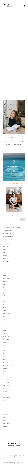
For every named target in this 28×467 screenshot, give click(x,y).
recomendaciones (6, 385)
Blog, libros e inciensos (8, 230)
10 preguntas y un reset (8, 233)
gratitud (4, 316)
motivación (5, 345)
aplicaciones (5, 255)
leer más (14, 90)
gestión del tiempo (7, 313)
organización (5, 362)
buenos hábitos (6, 264)
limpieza (4, 330)
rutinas (4, 400)
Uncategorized (6, 414)
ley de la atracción (7, 324)
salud (4, 403)
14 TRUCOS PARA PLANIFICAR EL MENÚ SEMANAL (14, 67)
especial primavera (7, 298)
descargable (18, 73)
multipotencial (6, 348)
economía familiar (7, 290)
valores (4, 420)
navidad (4, 350)
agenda (4, 249)
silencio (4, 406)
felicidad (4, 307)
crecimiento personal (7, 272)
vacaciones (5, 417)
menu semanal (9, 75)
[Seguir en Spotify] (17, 149)
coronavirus (5, 269)
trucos (4, 411)
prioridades (5, 377)
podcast (4, 371)
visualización (5, 426)
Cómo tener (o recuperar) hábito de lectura (12, 227)
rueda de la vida (6, 397)
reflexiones (5, 391)
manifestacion (6, 336)
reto (3, 394)
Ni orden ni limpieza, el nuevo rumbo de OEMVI (13, 239)
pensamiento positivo (7, 365)
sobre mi (5, 408)
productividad (6, 382)
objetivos (5, 353)
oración (4, 356)
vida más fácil (6, 423)
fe (3, 304)
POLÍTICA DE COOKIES (15, 455)
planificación (19, 75)
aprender (5, 258)
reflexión (4, 388)
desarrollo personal (7, 278)
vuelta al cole (6, 429)
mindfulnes (5, 342)
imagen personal (6, 319)
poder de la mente (7, 374)
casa (4, 266)
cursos (4, 275)
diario (4, 284)
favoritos (5, 301)
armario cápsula (6, 261)
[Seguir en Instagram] (11, 149)
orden (4, 359)
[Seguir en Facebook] (14, 149)
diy (3, 287)
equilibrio (5, 295)
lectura (4, 321)
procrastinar (5, 379)
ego (3, 293)
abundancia (5, 246)
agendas (4, 252)
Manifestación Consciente (8, 236)
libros (4, 327)
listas (4, 333)
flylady (4, 310)
